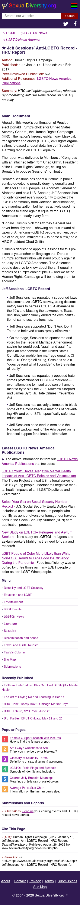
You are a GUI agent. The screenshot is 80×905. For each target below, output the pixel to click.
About (5, 880)
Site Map (10, 659)
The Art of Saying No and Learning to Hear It (34, 697)
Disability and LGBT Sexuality (23, 588)
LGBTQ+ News (14, 616)
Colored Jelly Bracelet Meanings (31, 778)
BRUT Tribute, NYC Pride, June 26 (27, 711)
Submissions (12, 666)
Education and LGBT (18, 595)
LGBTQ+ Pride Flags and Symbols (33, 768)
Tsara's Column (14, 652)
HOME (11, 32)
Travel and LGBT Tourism (21, 645)
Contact (20, 880)
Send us (27, 811)
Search (70, 15)
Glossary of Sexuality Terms (29, 758)
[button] (65, 24)
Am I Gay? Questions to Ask (29, 748)
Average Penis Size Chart (27, 787)
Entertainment (13, 602)
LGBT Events (13, 609)
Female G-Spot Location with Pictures (35, 738)
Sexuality (10, 630)
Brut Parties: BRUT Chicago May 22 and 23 (33, 718)
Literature (10, 623)
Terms (49, 880)
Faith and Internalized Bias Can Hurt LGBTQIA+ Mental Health (40, 687)
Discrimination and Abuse (21, 638)
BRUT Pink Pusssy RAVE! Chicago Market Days (36, 704)
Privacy (35, 880)
